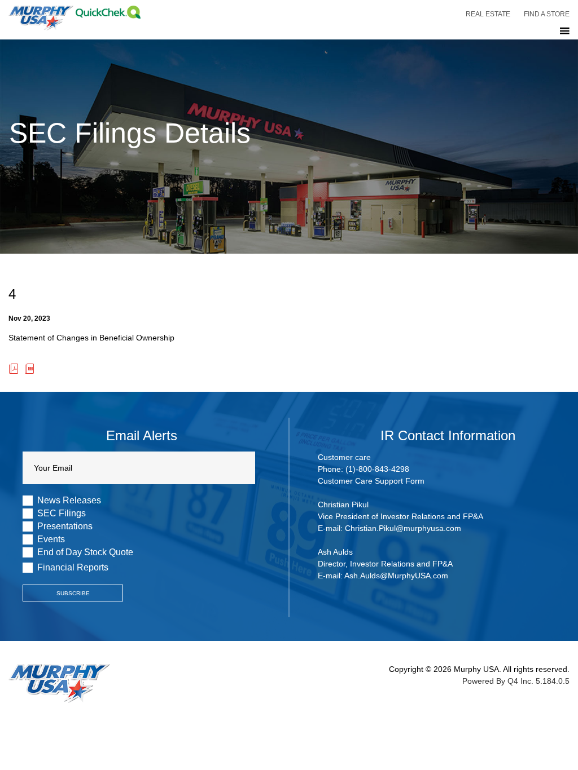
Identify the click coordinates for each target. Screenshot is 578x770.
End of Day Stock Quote (85, 552)
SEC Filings (61, 513)
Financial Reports (72, 567)
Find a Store (547, 14)
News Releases (69, 500)
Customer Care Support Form (371, 480)
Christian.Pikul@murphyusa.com (403, 528)
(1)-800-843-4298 (377, 468)
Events (51, 539)
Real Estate (488, 14)
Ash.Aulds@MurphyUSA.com (396, 575)
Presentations (65, 526)
